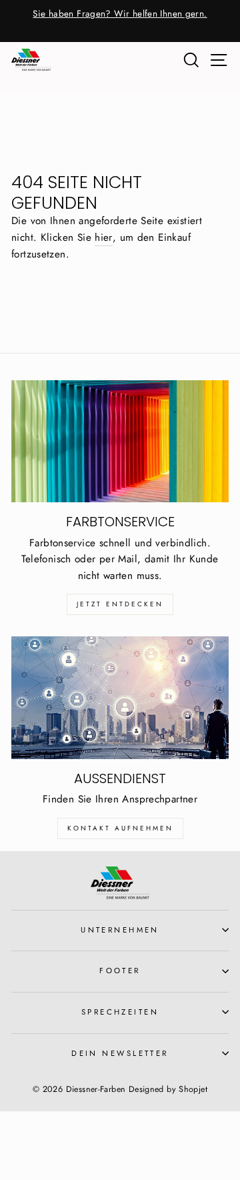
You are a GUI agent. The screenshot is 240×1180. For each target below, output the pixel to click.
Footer (120, 970)
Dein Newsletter (120, 1053)
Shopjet (193, 1089)
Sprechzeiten (120, 1012)
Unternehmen (120, 930)
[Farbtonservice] (120, 441)
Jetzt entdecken (120, 604)
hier (104, 237)
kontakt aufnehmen (120, 828)
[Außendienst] (120, 697)
